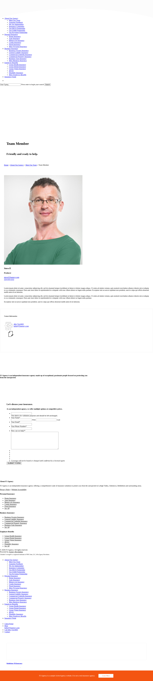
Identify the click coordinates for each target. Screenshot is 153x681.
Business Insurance (11, 590)
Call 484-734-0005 (11, 630)
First (33, 420)
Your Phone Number (19, 426)
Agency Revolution (16, 552)
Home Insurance (10, 498)
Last (58, 420)
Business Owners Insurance (14, 517)
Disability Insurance (11, 544)
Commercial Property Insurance (15, 523)
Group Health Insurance (13, 536)
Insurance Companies (16, 568)
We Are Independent (16, 566)
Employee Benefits (11, 604)
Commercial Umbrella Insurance (15, 521)
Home (6, 165)
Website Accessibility (19, 490)
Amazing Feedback (16, 564)
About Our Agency (17, 165)
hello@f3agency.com (21, 326)
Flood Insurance (10, 506)
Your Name (15, 418)
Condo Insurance (10, 504)
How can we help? (18, 431)
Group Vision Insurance (12, 540)
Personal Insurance (11, 576)
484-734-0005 (19, 324)
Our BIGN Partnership (17, 570)
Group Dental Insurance (13, 538)
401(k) (6, 542)
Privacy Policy (5, 490)
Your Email (15, 422)
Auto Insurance (9, 500)
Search (47, 84)
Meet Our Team (31, 165)
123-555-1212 (9, 279)
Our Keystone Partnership (18, 574)
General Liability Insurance (14, 519)
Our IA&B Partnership (17, 572)
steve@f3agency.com (11, 277)
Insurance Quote (10, 618)
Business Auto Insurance (13, 525)
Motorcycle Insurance (12, 502)
